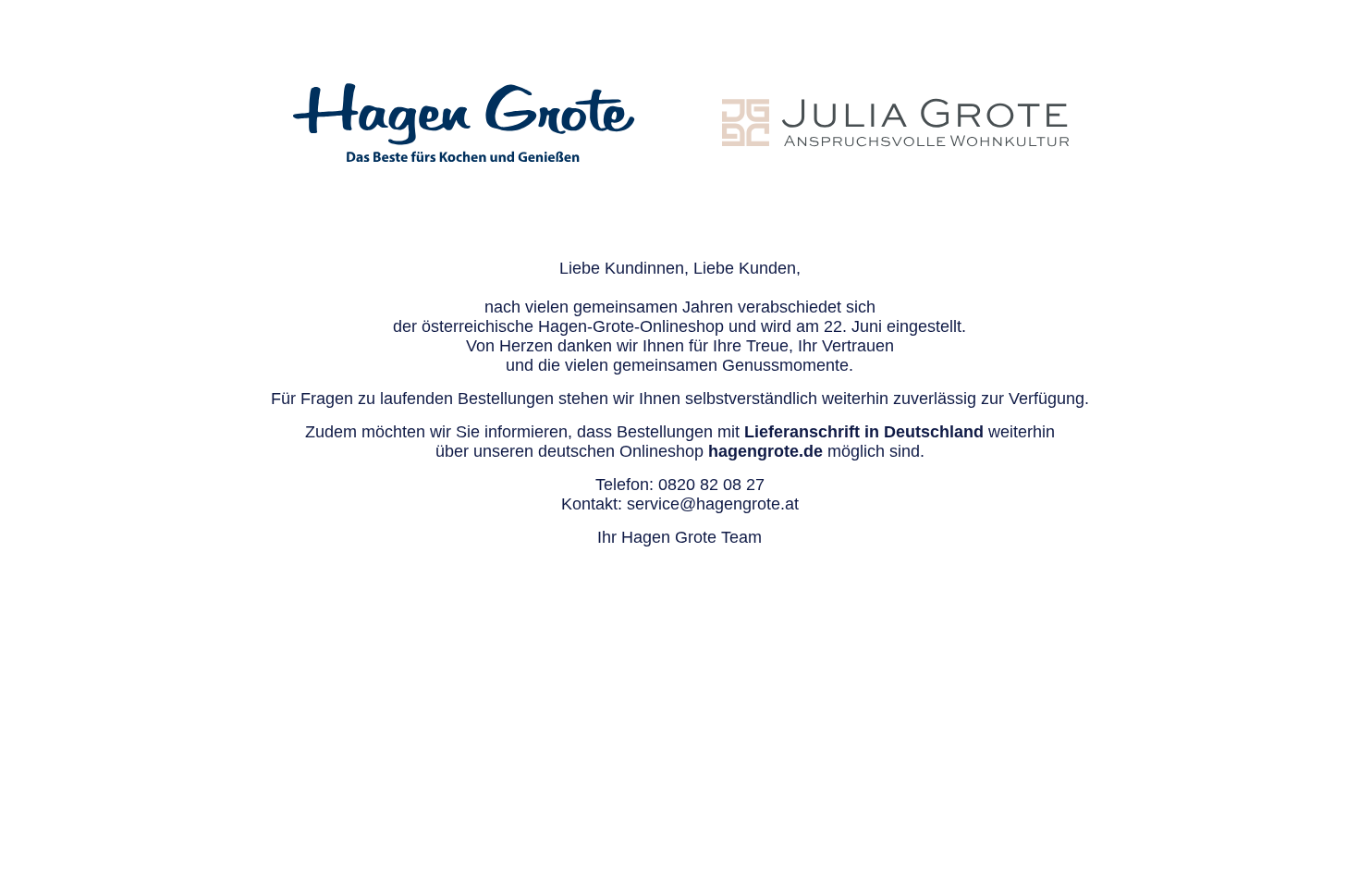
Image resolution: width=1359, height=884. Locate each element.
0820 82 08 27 (711, 484)
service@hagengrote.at (713, 504)
